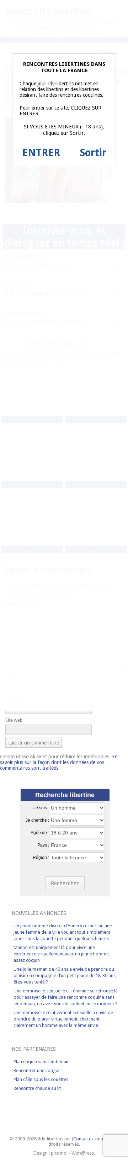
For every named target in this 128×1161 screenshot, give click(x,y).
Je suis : (41, 807)
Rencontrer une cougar (37, 1070)
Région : (41, 857)
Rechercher (65, 883)
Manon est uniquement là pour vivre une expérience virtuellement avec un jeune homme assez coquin (61, 954)
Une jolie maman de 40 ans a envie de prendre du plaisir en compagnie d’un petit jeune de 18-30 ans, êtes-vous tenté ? (65, 975)
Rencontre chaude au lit (37, 1088)
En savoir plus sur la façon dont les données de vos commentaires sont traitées (59, 762)
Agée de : (40, 832)
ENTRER (41, 153)
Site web (14, 720)
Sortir (93, 153)
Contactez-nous (89, 1138)
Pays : (43, 845)
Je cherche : (37, 820)
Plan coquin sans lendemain (42, 1061)
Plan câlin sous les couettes (41, 1079)
